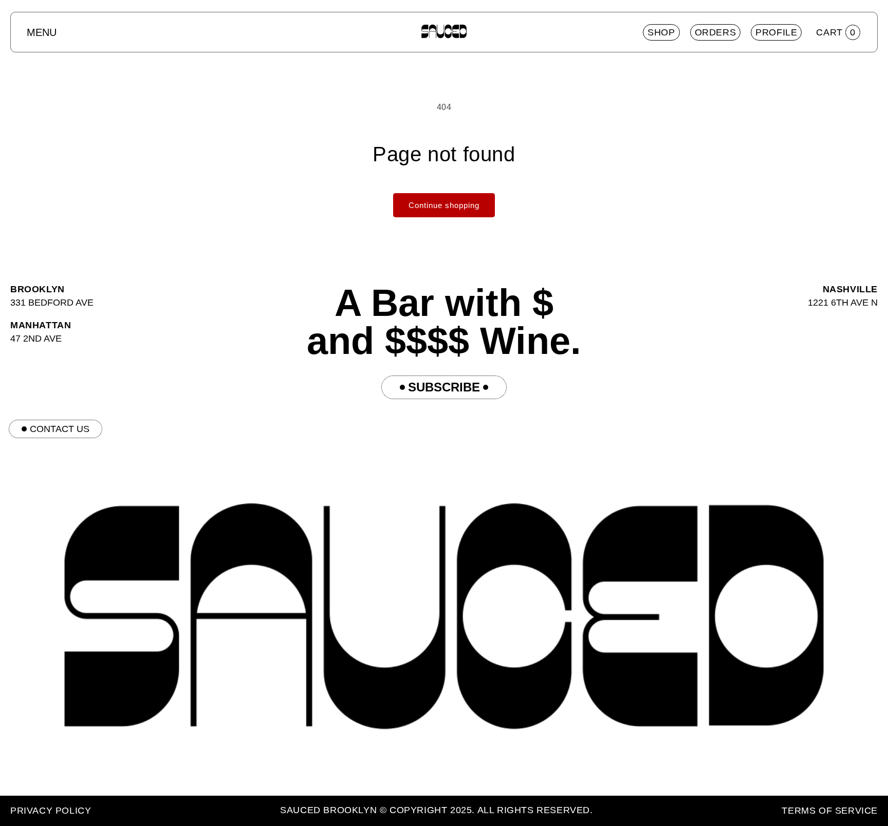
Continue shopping (444, 205)
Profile (776, 32)
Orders (715, 32)
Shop (661, 32)
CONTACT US (59, 429)
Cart (836, 32)
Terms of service (830, 810)
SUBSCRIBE (444, 387)
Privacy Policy (50, 810)
